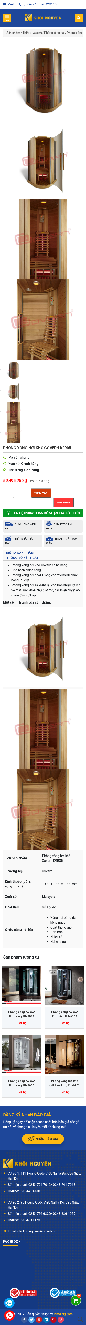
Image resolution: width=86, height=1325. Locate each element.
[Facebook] (24, 1320)
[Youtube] (39, 1320)
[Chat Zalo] (9, 1303)
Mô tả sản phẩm (20, 553)
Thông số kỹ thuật (22, 558)
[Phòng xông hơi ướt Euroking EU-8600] (21, 1054)
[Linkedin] (46, 1320)
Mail (10, 4)
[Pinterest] (53, 1320)
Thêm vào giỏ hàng (41, 495)
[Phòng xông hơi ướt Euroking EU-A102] (64, 985)
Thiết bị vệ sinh (32, 32)
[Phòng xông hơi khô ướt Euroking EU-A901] (64, 1054)
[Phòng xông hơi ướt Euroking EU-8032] (21, 985)
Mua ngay (63, 502)
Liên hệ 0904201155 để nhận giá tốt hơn (45, 513)
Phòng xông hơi (54, 32)
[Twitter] (31, 1320)
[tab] (43, 552)
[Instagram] (61, 1320)
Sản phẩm (13, 32)
